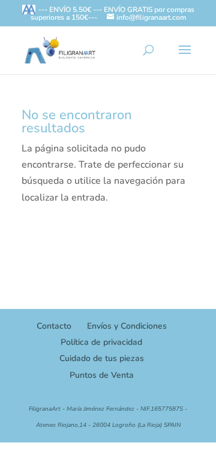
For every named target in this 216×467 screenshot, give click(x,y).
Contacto (54, 326)
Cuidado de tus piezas (101, 358)
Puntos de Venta (102, 375)
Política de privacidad (101, 342)
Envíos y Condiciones (127, 326)
